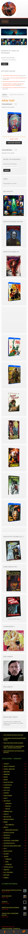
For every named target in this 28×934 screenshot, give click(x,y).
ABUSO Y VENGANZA (9, 766)
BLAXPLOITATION (8, 782)
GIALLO (5, 798)
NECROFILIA (7, 835)
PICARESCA (7, 837)
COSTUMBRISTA (9, 824)
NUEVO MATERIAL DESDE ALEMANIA (11, 81)
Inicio (5, 94)
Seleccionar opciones (14, 142)
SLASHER (6, 853)
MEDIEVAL (8, 806)
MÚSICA (6, 827)
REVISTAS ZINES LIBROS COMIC (12, 845)
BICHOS (6, 777)
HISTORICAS (7, 800)
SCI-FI (5, 848)
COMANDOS (7, 787)
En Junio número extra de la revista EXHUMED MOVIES (15, 78)
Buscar (14, 931)
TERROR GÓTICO (8, 867)
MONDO (6, 822)
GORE (6, 861)
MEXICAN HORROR (9, 819)
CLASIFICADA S (8, 784)
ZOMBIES (6, 877)
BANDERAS (7, 774)
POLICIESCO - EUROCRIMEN (11, 840)
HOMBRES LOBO (8, 811)
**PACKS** (6, 763)
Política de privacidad (7, 928)
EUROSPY (6, 792)
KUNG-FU (6, 814)
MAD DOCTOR (7, 816)
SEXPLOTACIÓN (8, 851)
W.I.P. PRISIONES (8, 872)
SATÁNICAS (8, 864)
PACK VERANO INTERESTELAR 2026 (11, 75)
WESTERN (6, 875)
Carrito (21, 930)
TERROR (6, 856)
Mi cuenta (4, 931)
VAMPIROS (6, 869)
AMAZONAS (7, 771)
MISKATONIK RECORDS (11, 829)
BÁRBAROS (8, 803)
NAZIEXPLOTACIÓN (9, 832)
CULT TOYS (7, 790)
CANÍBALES (8, 859)
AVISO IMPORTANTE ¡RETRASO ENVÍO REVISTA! (14, 87)
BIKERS (6, 779)
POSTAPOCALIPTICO (9, 843)
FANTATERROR (8, 795)
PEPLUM (7, 808)
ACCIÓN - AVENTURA (9, 769)
